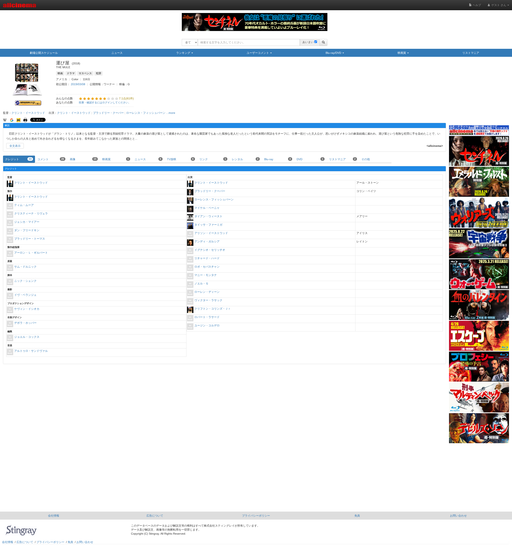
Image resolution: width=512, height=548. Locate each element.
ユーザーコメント (258, 52)
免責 (357, 515)
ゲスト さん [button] (499, 5)
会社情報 (53, 515)
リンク (212, 159)
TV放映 (180, 159)
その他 (365, 159)
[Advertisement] (479, 94)
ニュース (117, 52)
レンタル (245, 159)
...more (170, 112)
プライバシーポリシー (256, 515)
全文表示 (15, 145)
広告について (154, 515)
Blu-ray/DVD (334, 52)
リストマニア (470, 52)
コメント (50, 159)
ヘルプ (476, 5)
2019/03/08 (78, 84)
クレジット (18, 159)
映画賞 (402, 52)
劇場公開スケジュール (44, 52)
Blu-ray (277, 159)
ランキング (183, 52)
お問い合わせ (458, 515)
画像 (83, 159)
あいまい (308, 42)
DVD (310, 159)
